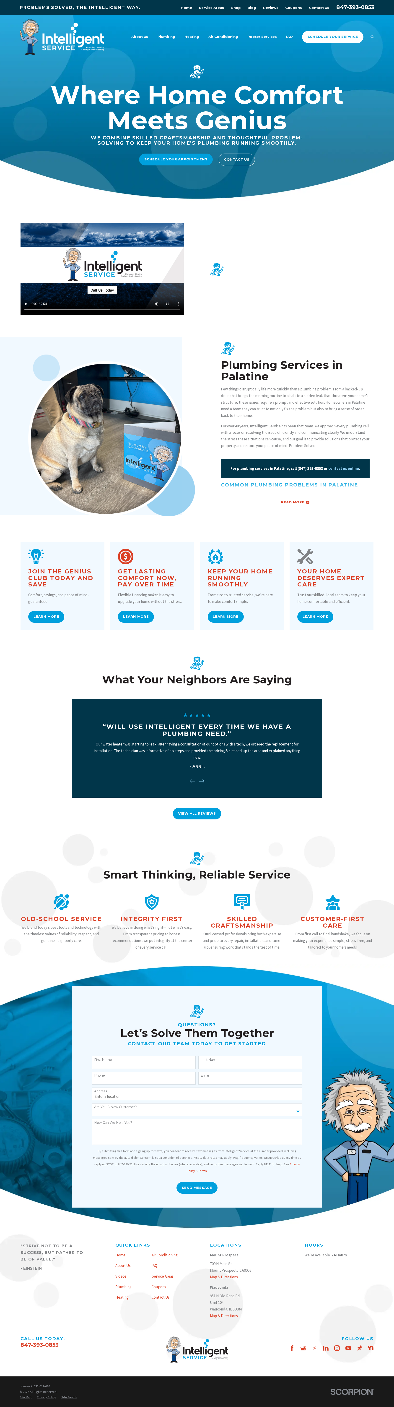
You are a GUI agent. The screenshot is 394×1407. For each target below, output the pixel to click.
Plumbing (123, 1286)
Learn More (46, 617)
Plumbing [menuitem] (166, 37)
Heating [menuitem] (191, 37)
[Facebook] (292, 1348)
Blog (252, 8)
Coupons (293, 8)
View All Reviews (197, 813)
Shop (236, 8)
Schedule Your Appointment (176, 159)
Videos (120, 1276)
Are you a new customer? (115, 1107)
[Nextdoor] (370, 1348)
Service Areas (211, 8)
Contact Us (319, 8)
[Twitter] (314, 1348)
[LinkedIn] (326, 1348)
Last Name (209, 1060)
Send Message (197, 1188)
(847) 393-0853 (310, 468)
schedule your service (333, 37)
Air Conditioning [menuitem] (223, 37)
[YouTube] (348, 1348)
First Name (103, 1060)
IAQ (154, 1265)
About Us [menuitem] (139, 37)
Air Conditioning (165, 1255)
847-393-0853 (355, 7)
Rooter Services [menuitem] (262, 37)
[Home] (62, 37)
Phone (99, 1075)
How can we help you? (113, 1123)
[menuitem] (25, 1397)
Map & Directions (224, 1276)
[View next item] (202, 781)
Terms (202, 1171)
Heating (122, 1297)
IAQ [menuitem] (289, 37)
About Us (123, 1265)
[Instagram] (337, 1348)
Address (100, 1091)
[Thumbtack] (359, 1348)
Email (205, 1075)
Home (186, 8)
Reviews (270, 8)
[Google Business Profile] (303, 1348)
